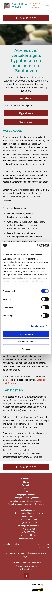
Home (26, 482)
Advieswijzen (26, 569)
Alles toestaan (26, 334)
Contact (26, 491)
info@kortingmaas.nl (30, 526)
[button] (26, 18)
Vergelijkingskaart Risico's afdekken (26, 501)
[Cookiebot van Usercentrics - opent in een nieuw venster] (37, 245)
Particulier (26, 485)
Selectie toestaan (26, 341)
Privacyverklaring (28, 535)
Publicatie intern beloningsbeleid (26, 563)
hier (8, 105)
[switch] (45, 299)
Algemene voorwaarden (26, 566)
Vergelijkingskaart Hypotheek (26, 498)
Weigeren (26, 349)
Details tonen (37, 326)
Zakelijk (26, 488)
